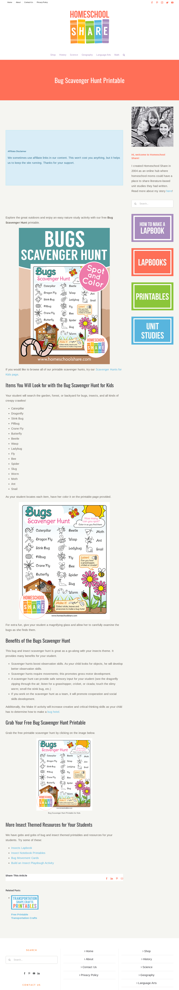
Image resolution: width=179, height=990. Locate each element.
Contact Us (90, 967)
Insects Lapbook (21, 847)
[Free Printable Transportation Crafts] (24, 902)
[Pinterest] (29, 973)
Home (89, 951)
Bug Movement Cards (25, 857)
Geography (147, 975)
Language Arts (147, 983)
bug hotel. (53, 711)
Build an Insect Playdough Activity (32, 863)
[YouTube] (34, 973)
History (147, 959)
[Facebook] (24, 973)
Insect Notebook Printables (28, 852)
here (169, 191)
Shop (147, 951)
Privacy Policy (89, 975)
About (89, 959)
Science (147, 967)
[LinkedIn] (38, 973)
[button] (124, 55)
